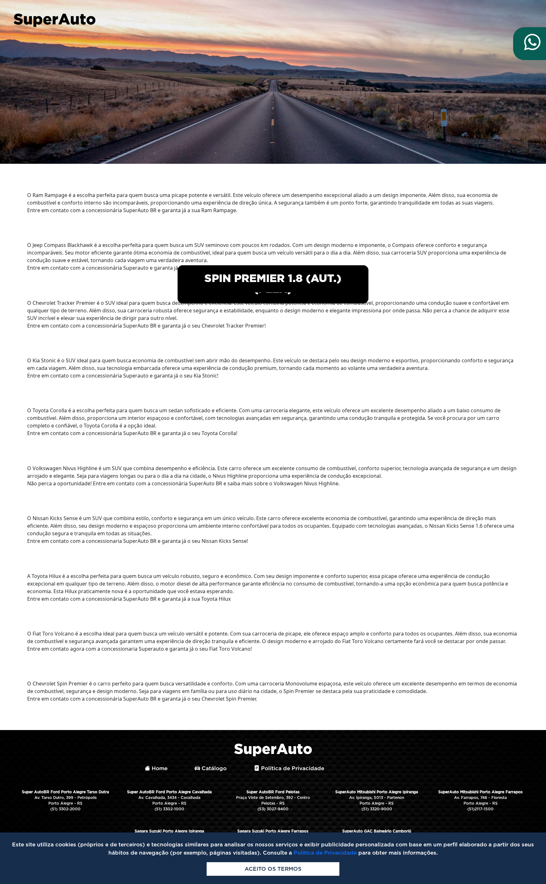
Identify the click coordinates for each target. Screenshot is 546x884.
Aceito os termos (273, 869)
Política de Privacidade (291, 768)
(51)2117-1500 (480, 809)
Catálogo (213, 768)
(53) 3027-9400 (273, 809)
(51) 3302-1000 (169, 809)
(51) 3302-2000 (65, 809)
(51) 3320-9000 (376, 809)
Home (158, 768)
